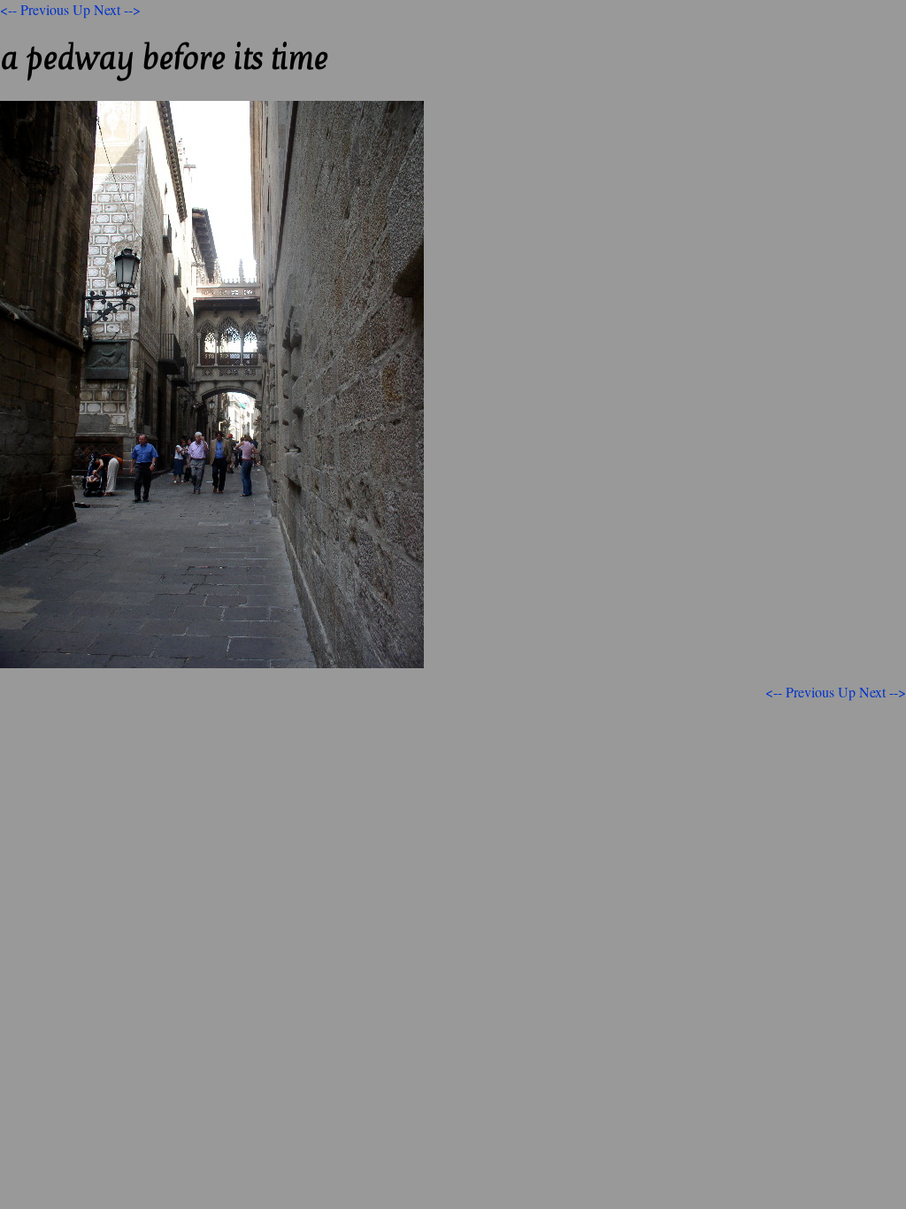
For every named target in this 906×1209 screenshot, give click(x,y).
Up (81, 9)
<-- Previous (34, 9)
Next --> (117, 9)
